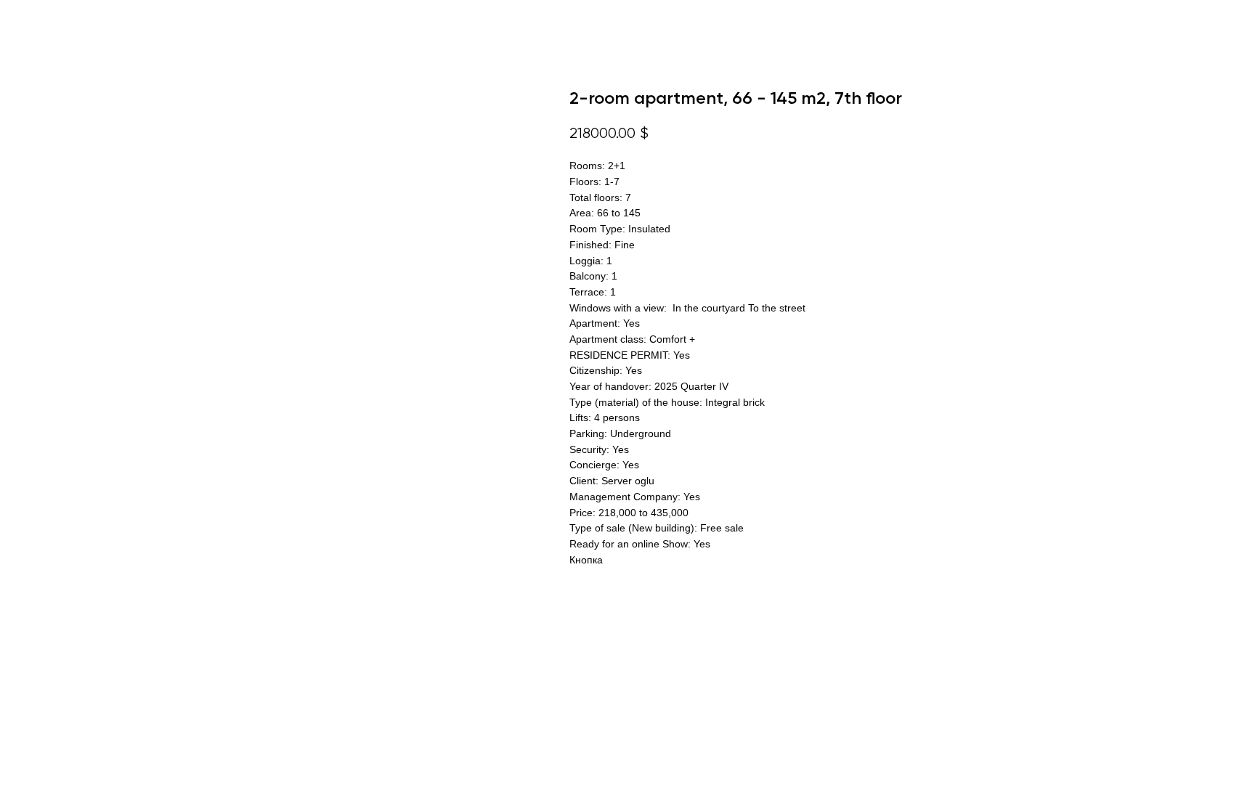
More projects (61, 22)
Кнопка (586, 560)
